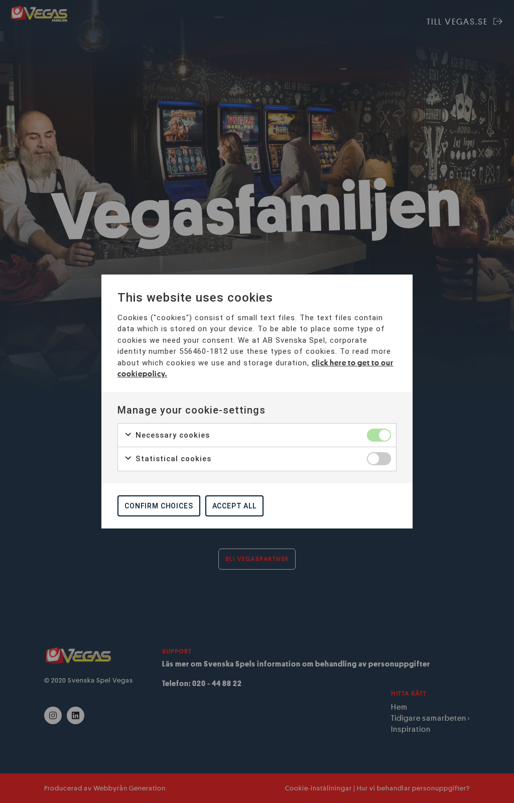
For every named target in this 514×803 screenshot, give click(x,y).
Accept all (234, 506)
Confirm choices (158, 506)
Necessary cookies (171, 435)
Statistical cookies (172, 458)
